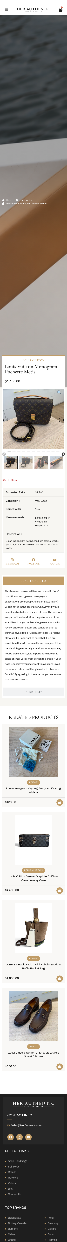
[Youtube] (28, 1137)
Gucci (34, 1046)
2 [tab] (14, 453)
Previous (3, 454)
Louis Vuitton (26, 200)
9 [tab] (48, 453)
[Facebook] (10, 1137)
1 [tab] (9, 453)
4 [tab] (23, 453)
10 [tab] (53, 453)
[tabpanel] (33, 419)
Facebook (33, 563)
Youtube (54, 563)
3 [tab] (18, 453)
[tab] (33, 581)
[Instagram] (19, 1137)
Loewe (33, 782)
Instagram (12, 563)
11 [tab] (58, 453)
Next (63, 454)
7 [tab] (38, 453)
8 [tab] (43, 453)
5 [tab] (28, 453)
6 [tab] (33, 453)
